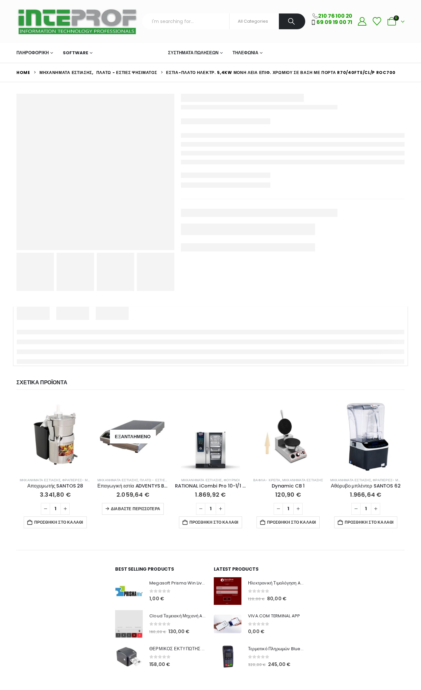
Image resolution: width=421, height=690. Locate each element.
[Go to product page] (55, 436)
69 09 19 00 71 (334, 22)
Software (75, 53)
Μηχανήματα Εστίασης (128, 53)
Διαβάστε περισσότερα (135, 509)
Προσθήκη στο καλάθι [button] (58, 522)
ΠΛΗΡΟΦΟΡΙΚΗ (32, 53)
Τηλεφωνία (245, 53)
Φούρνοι (232, 480)
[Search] (292, 21)
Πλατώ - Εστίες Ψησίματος (164, 480)
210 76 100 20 (335, 16)
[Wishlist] (377, 21)
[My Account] (362, 21)
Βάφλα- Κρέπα (266, 480)
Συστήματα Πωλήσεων (193, 53)
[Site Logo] (76, 21)
